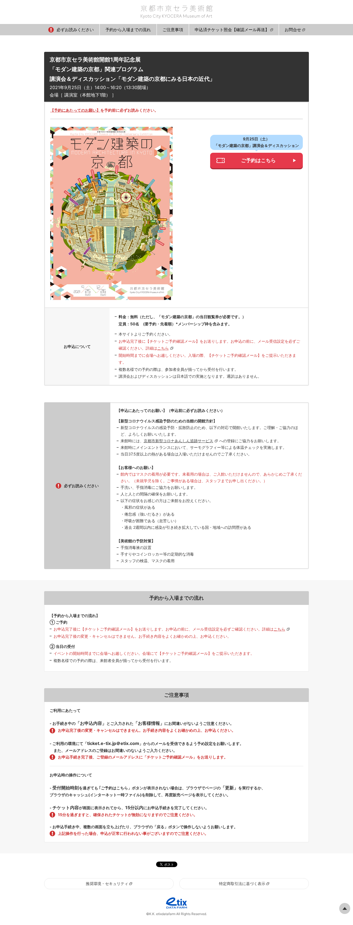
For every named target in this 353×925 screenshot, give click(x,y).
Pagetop (344, 908)
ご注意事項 (172, 29)
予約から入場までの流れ (128, 29)
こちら (163, 348)
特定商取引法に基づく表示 (242, 883)
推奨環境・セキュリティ (107, 883)
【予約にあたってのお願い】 (75, 110)
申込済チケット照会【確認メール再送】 (232, 29)
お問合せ (293, 29)
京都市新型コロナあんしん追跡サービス (178, 440)
